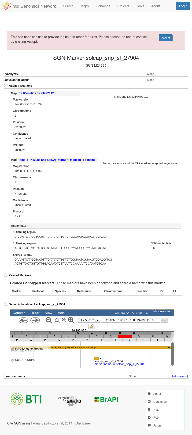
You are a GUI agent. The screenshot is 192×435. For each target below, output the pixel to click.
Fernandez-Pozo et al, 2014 (51, 423)
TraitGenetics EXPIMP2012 (36, 93)
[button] (179, 86)
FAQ (155, 417)
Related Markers (20, 275)
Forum (156, 425)
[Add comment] (179, 376)
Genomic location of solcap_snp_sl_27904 (37, 304)
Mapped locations (20, 85)
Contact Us (159, 401)
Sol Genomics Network (34, 6)
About (156, 393)
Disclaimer (83, 423)
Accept (165, 38)
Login (183, 6)
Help (155, 409)
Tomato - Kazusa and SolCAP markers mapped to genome (57, 160)
